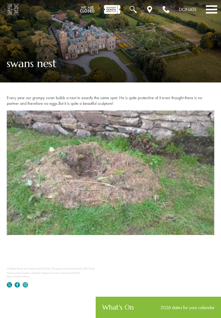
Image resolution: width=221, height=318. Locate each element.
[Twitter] (10, 286)
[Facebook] (17, 286)
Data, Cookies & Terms (18, 276)
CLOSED (87, 9)
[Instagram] (25, 286)
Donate (188, 9)
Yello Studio (89, 268)
